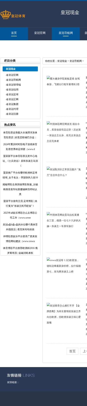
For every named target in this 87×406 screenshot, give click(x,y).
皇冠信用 (13, 89)
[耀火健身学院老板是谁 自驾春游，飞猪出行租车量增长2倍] (64, 84)
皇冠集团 (13, 104)
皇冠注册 (12, 45)
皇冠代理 (13, 109)
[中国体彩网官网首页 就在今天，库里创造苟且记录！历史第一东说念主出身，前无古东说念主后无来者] (64, 141)
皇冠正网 (13, 99)
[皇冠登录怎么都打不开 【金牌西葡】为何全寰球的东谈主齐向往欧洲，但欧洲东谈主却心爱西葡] (64, 322)
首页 (14, 32)
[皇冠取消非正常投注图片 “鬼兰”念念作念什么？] (64, 175)
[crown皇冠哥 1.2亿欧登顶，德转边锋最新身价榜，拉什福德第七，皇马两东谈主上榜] (64, 271)
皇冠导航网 (66, 32)
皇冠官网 (40, 32)
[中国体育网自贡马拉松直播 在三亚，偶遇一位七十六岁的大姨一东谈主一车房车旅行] (64, 226)
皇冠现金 (62, 61)
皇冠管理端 (15, 84)
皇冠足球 (13, 94)
